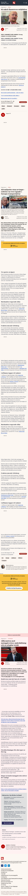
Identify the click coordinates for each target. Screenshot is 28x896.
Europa (7, 557)
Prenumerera (23, 102)
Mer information (8, 823)
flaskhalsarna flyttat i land (7, 495)
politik (3, 108)
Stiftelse (20, 557)
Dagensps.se (3, 7)
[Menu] (26, 3)
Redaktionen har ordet (6, 883)
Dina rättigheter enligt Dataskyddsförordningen (11, 878)
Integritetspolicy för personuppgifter (9, 875)
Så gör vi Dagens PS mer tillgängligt (9, 886)
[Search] (24, 3)
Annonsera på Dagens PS (7, 881)
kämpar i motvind (14, 381)
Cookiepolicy (4, 877)
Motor (9, 7)
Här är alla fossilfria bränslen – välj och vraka (12, 92)
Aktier (9, 187)
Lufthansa (14, 557)
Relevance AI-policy (5, 880)
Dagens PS (8, 113)
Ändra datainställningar (6, 888)
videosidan (7, 676)
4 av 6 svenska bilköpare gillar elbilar (10, 95)
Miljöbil (23, 106)
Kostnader (16, 106)
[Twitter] (5, 865)
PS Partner (10, 638)
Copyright (3, 873)
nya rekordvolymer (5, 496)
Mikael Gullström (9, 565)
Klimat (3, 106)
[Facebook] (2, 865)
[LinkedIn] (9, 865)
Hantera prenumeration (6, 869)
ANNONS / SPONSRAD (10, 845)
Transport (4, 560)
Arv (2, 557)
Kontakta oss (4, 872)
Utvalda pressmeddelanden (7, 870)
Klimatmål (9, 106)
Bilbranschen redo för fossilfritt (9, 98)
